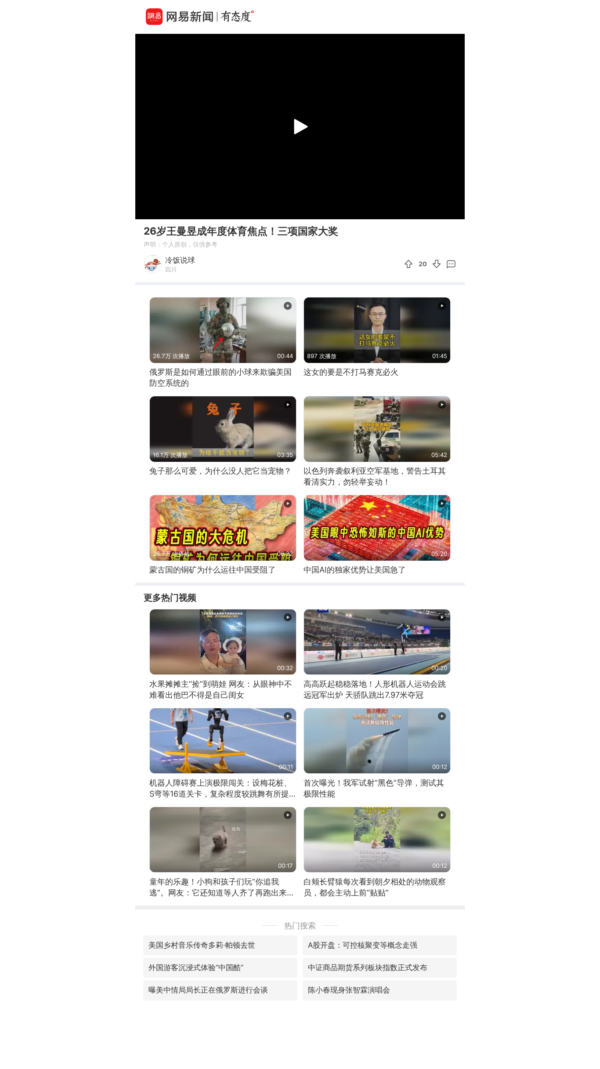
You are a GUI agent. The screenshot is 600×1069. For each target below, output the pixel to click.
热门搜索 (300, 925)
